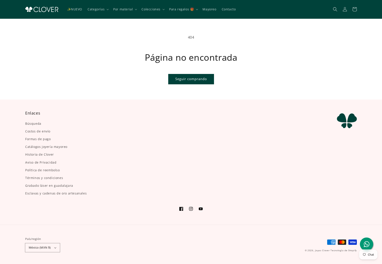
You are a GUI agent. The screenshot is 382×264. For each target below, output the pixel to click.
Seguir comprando (191, 79)
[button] (335, 9)
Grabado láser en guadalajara (49, 185)
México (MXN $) (40, 247)
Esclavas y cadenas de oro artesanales (56, 193)
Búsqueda (33, 123)
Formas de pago (38, 139)
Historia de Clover (39, 154)
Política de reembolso (42, 170)
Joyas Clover (322, 250)
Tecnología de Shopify (343, 250)
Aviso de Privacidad (40, 162)
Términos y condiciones (44, 178)
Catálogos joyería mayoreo (46, 147)
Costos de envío (37, 131)
